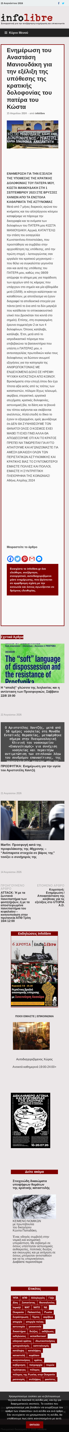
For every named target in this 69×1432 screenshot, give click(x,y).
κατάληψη (18, 1350)
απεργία (17, 1321)
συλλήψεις (35, 1379)
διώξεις (33, 1331)
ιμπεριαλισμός (21, 1345)
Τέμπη (35, 1317)
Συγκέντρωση (20, 1317)
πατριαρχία (35, 1365)
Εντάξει (35, 1425)
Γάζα (51, 1297)
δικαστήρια (19, 1331)
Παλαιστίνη (34, 1312)
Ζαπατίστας (28, 1302)
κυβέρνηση (19, 1365)
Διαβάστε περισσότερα (27, 1261)
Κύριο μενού (18, 32)
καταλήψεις (34, 1350)
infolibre (40, 113)
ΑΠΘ (24, 1297)
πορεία (50, 1365)
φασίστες (50, 1379)
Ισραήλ (17, 1307)
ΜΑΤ (27, 1307)
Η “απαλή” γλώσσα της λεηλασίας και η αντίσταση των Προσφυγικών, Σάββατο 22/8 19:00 (30, 691)
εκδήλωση (48, 1331)
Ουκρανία (18, 1312)
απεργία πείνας (35, 1321)
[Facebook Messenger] (39, 556)
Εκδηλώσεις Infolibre (34, 933)
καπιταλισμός (41, 1345)
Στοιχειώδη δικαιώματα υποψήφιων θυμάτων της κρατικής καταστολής (31, 1184)
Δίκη (15, 1302)
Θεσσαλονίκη (46, 1302)
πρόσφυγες (19, 1369)
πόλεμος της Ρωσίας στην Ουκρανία (34, 1374)
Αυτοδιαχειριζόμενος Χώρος (34, 1059)
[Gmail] (32, 556)
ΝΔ (45, 1307)
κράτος (38, 1360)
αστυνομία (19, 1326)
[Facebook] (58, 3)
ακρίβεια (48, 1317)
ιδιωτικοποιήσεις (45, 1341)
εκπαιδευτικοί (38, 1336)
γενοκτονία (35, 1326)
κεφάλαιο (34, 1355)
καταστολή (19, 1355)
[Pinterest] (25, 556)
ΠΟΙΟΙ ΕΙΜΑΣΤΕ (25, 1016)
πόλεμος (35, 1369)
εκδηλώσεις (19, 1336)
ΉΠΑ (15, 1297)
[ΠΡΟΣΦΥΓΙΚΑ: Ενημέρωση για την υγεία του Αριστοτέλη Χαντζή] (32, 762)
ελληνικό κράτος (22, 1341)
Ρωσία (48, 1312)
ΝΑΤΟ (36, 1307)
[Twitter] (63, 3)
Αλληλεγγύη (38, 1297)
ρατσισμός (19, 1379)
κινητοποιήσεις (21, 1360)
